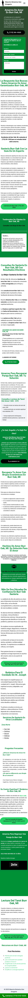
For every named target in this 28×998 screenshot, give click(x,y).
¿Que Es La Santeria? (11, 968)
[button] (2, 242)
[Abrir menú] (24, 3)
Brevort (6, 733)
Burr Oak (7, 729)
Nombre (6, 48)
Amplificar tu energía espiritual (14, 970)
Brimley (6, 738)
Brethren (7, 731)
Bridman (7, 736)
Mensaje (6, 60)
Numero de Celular (9, 54)
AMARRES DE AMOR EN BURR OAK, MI (12, 330)
